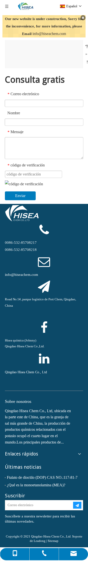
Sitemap (53, 541)
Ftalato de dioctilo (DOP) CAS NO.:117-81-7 (42, 477)
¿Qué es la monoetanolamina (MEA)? (36, 485)
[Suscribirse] (77, 505)
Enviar (20, 196)
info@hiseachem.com (49, 34)
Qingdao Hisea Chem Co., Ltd (26, 372)
